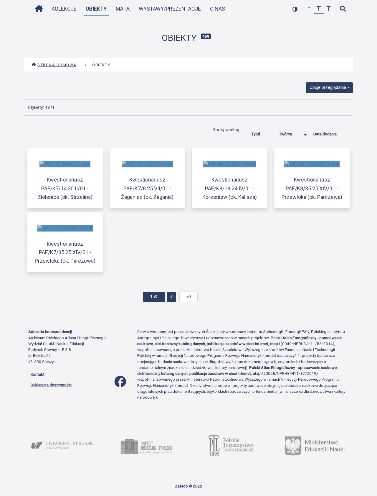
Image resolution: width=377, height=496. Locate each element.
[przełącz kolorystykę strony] (295, 9)
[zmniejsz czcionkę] (309, 9)
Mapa (123, 9)
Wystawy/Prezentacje (170, 9)
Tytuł (256, 134)
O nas (217, 9)
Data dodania (325, 134)
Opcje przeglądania (328, 87)
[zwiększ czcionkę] (328, 9)
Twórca (286, 134)
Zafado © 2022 (188, 486)
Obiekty (96, 9)
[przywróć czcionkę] (319, 9)
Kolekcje (64, 9)
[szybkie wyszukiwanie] (343, 9)
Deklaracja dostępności (51, 384)
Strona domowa (57, 64)
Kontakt (37, 374)
